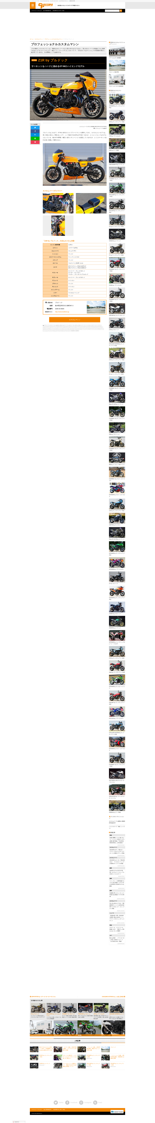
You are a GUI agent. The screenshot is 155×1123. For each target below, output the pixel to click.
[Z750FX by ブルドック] (117, 607)
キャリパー (52, 327)
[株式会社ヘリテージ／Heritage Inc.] (117, 1112)
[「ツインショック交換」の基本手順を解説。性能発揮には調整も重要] (105, 1057)
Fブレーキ (52, 325)
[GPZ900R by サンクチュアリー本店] (117, 99)
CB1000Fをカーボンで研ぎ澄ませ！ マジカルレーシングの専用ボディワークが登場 (117, 861)
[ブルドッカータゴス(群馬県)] (117, 79)
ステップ (90, 327)
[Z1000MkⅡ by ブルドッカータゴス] (117, 472)
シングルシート (75, 327)
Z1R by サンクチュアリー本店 (116, 121)
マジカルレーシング (82, 329)
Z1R (79, 325)
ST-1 (76, 325)
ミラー (50, 330)
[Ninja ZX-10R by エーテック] (117, 397)
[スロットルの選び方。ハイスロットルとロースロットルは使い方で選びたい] (58, 1057)
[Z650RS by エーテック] (117, 621)
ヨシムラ (55, 330)
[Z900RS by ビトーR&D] (117, 805)
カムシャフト (46, 327)
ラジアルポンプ (61, 330)
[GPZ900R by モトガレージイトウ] (117, 679)
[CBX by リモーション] (117, 427)
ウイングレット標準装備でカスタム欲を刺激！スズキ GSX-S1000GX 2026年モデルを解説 (117, 883)
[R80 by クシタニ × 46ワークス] (117, 457)
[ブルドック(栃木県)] (117, 65)
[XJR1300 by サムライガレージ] (117, 308)
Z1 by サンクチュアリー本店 (116, 226)
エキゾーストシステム (96, 325)
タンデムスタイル (45, 1)
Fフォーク (47, 325)
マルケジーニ (100, 329)
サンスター (68, 327)
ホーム (31, 39)
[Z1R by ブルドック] (117, 323)
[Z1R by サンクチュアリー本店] (117, 115)
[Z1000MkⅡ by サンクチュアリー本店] (117, 172)
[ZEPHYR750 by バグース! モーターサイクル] (117, 789)
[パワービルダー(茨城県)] (117, 51)
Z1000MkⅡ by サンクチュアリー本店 (117, 179)
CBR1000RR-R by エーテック (116, 164)
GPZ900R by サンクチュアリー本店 (117, 106)
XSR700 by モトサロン (115, 525)
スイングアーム (83, 327)
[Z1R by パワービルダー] (117, 129)
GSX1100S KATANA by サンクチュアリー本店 (116, 344)
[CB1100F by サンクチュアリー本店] (117, 695)
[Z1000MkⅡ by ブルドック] (69, 1008)
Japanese (16, 1121)
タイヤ (95, 327)
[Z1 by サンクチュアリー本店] (117, 220)
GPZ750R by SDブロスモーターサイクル (116, 781)
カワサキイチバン (64, 1)
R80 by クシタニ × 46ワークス (117, 464)
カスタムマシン (39, 39)
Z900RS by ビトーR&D (115, 812)
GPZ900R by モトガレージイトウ (117, 687)
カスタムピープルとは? (36, 10)
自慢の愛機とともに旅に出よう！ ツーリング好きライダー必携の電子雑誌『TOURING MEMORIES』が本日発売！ (117, 840)
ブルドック (63, 329)
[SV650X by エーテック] (117, 234)
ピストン (45, 329)
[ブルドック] (96, 307)
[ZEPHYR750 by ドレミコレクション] (53, 1008)
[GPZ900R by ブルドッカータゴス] (117, 488)
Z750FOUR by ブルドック (84, 1014)
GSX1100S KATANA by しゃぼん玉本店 (113, 996)
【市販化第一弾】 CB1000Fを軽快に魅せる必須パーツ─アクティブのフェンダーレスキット (117, 918)
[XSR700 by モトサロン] (117, 518)
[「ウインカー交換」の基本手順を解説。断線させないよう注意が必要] (82, 1049)
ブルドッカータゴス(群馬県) (116, 86)
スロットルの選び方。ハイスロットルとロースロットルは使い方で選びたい (70, 1057)
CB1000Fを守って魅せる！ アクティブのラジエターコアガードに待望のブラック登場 (117, 851)
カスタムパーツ (113, 847)
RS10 (61, 325)
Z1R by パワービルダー (115, 136)
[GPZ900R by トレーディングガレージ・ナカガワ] (117, 635)
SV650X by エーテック (115, 240)
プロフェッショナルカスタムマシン (54, 39)
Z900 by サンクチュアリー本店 (117, 672)
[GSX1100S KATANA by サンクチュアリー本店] (117, 337)
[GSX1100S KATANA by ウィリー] (116, 1008)
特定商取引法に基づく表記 (58, 10)
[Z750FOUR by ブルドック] (85, 1008)
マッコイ (94, 329)
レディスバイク (54, 1)
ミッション (45, 330)
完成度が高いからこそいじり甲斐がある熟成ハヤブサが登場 (117, 894)
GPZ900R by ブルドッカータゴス (117, 495)
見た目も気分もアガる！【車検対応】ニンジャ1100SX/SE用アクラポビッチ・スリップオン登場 (117, 906)
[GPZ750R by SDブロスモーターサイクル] (117, 773)
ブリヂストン (57, 329)
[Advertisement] (77, 26)
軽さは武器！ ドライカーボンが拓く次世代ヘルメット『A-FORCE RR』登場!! (117, 939)
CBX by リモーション (114, 434)
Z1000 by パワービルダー (115, 285)
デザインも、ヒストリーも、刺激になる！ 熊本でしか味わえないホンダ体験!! (117, 929)
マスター (89, 329)
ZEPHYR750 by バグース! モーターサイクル (117, 797)
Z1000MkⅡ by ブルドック (68, 1014)
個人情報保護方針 (47, 10)
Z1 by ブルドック (113, 583)
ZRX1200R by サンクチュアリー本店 (116, 195)
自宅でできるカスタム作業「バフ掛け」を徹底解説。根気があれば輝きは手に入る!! (46, 1049)
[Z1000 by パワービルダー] (117, 278)
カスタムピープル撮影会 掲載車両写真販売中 (117, 822)
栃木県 (73, 330)
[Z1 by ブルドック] (117, 576)
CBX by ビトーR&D (114, 150)
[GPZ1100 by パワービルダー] (117, 711)
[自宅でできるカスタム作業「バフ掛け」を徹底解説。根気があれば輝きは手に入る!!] (34, 1049)
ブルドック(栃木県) (114, 72)
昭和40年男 (72, 1)
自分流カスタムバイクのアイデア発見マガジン (69, 5)
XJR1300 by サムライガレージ (117, 315)
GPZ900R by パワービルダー (116, 569)
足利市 (77, 330)
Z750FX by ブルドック (115, 613)
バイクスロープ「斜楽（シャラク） (117, 827)
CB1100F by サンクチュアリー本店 (117, 703)
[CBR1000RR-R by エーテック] (117, 158)
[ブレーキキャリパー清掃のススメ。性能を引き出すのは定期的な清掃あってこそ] (58, 1066)
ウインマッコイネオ (85, 325)
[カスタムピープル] (46, 5)
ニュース (112, 913)
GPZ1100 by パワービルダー (116, 718)
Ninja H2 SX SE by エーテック (116, 539)
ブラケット (50, 329)
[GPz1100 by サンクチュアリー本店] (117, 204)
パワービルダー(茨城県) (115, 57)
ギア (111, 935)
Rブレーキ (71, 325)
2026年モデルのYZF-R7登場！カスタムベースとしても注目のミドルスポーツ (117, 872)
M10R (57, 325)
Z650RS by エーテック (115, 628)
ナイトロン (100, 327)
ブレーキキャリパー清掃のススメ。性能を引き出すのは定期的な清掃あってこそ (70, 1065)
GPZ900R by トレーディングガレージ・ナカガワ (117, 642)
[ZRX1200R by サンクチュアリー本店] (117, 188)
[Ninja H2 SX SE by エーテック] (117, 532)
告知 (111, 835)
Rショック (66, 325)
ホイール (74, 329)
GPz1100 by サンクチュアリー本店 (117, 211)
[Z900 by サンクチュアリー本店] (117, 665)
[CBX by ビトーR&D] (117, 143)
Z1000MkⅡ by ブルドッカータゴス (117, 479)
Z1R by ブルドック (53, 60)
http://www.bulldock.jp (62, 312)
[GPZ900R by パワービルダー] (117, 562)
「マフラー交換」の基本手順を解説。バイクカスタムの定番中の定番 (70, 1049)
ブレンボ (69, 329)
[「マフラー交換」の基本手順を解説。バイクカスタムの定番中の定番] (58, 1049)
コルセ (63, 327)
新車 (111, 868)
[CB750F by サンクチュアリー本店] (34, 1057)
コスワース (58, 327)
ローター (68, 330)
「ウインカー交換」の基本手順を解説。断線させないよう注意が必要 (93, 1049)
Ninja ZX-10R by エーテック (116, 404)
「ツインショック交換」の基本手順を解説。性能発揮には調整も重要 (117, 1057)
